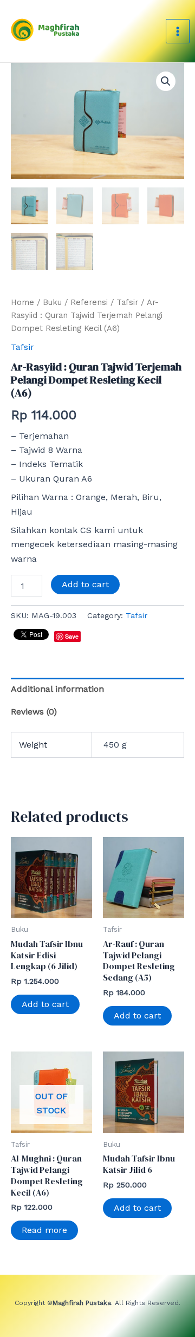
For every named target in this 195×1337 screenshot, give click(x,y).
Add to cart (85, 584)
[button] (166, 81)
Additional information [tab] (57, 689)
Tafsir (127, 302)
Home (22, 302)
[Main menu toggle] (178, 31)
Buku (52, 302)
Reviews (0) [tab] (34, 711)
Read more (44, 1230)
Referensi (89, 302)
